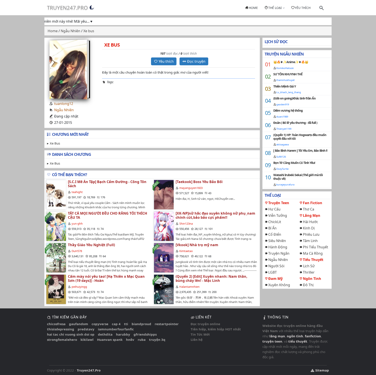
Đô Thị (308, 285)
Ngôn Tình (312, 278)
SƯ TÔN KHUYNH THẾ (287, 74)
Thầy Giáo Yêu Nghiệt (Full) (91, 244)
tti (126, 324)
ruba (142, 339)
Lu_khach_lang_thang (288, 92)
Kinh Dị (309, 228)
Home (253, 8)
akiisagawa (282, 144)
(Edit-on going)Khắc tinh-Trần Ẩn (294, 98)
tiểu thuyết (297, 341)
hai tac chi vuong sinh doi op (70, 334)
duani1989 (282, 116)
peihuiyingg (79, 287)
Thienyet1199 (283, 128)
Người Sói (276, 266)
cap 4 (116, 324)
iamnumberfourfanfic (116, 329)
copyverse (100, 324)
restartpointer (167, 324)
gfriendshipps (145, 334)
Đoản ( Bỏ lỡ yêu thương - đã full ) (295, 123)
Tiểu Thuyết (313, 259)
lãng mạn (277, 336)
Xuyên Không (279, 285)
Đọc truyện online (205, 324)
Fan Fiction (312, 202)
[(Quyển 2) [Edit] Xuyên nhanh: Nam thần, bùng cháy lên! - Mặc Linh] (163, 289)
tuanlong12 (63, 103)
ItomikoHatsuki (285, 68)
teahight (77, 192)
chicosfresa (56, 324)
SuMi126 (281, 156)
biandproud (141, 324)
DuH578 (77, 251)
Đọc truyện (196, 61)
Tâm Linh (310, 240)
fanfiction (313, 336)
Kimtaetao (186, 251)
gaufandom (78, 324)
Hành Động (277, 247)
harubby (123, 334)
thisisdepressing (60, 329)
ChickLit (274, 221)
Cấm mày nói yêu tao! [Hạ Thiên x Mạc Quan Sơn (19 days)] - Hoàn (106, 278)
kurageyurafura (285, 184)
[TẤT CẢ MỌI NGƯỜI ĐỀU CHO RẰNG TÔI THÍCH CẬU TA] (56, 226)
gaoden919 (282, 104)
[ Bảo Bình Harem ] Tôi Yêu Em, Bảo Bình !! (300, 150)
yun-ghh (77, 223)
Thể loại (275, 8)
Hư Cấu (274, 209)
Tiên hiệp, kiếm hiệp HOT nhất (216, 329)
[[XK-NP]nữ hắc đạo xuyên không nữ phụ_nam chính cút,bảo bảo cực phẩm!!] (163, 226)
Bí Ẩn (272, 228)
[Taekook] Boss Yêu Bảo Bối (199, 181)
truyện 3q (157, 339)
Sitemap (321, 370)
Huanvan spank (110, 339)
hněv (130, 339)
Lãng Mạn (311, 215)
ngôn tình (295, 336)
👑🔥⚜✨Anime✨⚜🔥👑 (290, 62)
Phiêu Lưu (311, 234)
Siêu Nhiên (277, 240)
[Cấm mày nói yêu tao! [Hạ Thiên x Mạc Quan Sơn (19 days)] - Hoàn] (56, 289)
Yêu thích (303, 8)
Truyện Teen (278, 202)
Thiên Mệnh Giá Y (284, 86)
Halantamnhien (189, 287)
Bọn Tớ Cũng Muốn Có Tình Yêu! (294, 163)
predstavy (86, 329)
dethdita (105, 334)
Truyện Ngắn (278, 253)
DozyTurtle (282, 168)
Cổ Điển (274, 234)
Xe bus (55, 143)
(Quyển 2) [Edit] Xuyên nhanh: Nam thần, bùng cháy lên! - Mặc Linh (211, 278)
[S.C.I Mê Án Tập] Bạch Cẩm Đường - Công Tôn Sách (107, 183)
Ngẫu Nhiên (64, 110)
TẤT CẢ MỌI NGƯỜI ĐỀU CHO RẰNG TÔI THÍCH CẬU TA (107, 215)
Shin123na (186, 223)
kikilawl (87, 339)
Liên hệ (197, 339)
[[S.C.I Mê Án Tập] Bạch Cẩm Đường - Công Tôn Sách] (56, 194)
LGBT (272, 272)
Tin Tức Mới (200, 334)
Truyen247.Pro (67, 7)
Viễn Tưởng (277, 215)
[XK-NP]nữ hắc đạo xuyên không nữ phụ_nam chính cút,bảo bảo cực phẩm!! (215, 215)
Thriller (309, 272)
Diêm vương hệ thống (288, 110)
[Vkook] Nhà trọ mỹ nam (197, 244)
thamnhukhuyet (285, 80)
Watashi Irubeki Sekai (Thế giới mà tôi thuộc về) (298, 177)
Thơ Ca (308, 209)
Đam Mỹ (275, 278)
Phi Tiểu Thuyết (315, 247)
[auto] (92, 7)
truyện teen (272, 341)
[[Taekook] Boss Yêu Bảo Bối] (163, 194)
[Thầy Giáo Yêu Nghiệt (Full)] (56, 257)
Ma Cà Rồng (313, 253)
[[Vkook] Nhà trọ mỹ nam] (163, 257)
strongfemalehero (62, 339)
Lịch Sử (309, 266)
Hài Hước (310, 221)
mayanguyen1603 (191, 188)
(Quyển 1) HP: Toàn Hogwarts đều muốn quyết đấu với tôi (299, 137)
